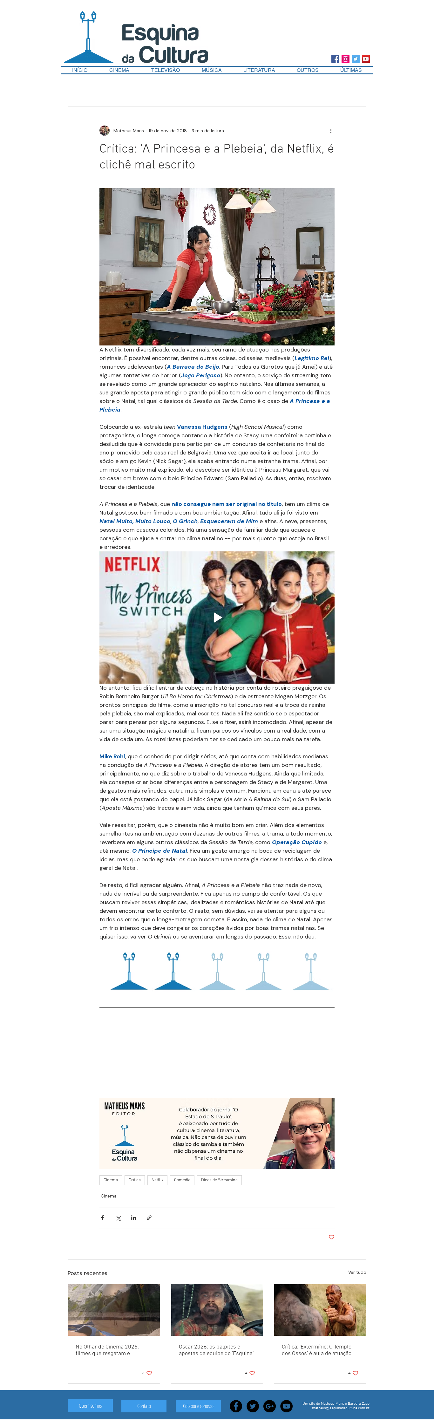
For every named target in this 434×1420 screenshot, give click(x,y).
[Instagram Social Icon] (345, 59)
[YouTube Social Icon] (366, 59)
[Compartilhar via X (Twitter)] (118, 1218)
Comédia (182, 1180)
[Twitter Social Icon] (356, 59)
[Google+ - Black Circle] (269, 1406)
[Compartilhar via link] (149, 1218)
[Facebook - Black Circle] (236, 1406)
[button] (307, 70)
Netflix (157, 1180)
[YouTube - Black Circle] (286, 1406)
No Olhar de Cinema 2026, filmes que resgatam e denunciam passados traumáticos (107, 1350)
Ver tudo (357, 1272)
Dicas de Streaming (219, 1180)
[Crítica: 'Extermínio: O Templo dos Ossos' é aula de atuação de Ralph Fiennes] (320, 1310)
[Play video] (217, 617)
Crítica (135, 1180)
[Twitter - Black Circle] (253, 1406)
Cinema (111, 1180)
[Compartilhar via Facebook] (102, 1218)
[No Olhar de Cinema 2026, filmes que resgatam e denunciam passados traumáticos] (114, 1310)
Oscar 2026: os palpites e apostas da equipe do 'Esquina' (216, 1350)
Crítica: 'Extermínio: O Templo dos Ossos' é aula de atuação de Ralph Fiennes (316, 1350)
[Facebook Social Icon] (335, 59)
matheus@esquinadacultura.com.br (341, 1408)
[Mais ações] (331, 130)
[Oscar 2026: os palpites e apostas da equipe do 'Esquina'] (217, 1310)
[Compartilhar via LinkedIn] (134, 1218)
